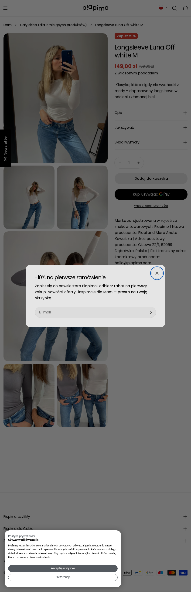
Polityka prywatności (21, 536)
